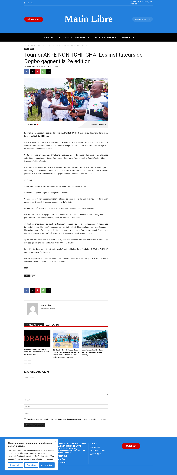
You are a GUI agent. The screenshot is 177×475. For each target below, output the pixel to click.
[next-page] (29, 362)
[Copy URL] (48, 71)
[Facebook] (24, 3)
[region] (31, 454)
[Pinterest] (37, 71)
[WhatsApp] (43, 71)
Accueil (26, 45)
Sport (31, 48)
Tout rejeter (31, 465)
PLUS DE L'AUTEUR (52, 325)
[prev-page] (25, 362)
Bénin (33, 45)
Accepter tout (46, 465)
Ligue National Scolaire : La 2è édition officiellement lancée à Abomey (92, 352)
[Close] (55, 441)
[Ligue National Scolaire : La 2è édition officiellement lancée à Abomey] (95, 339)
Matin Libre (31, 66)
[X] (32, 3)
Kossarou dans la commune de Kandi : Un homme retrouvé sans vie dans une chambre (37, 351)
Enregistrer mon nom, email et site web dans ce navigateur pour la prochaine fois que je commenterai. (67, 419)
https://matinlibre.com (48, 308)
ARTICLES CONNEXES (34, 325)
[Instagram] (28, 3)
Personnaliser (15, 465)
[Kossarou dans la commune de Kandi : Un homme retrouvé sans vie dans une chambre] (37, 338)
